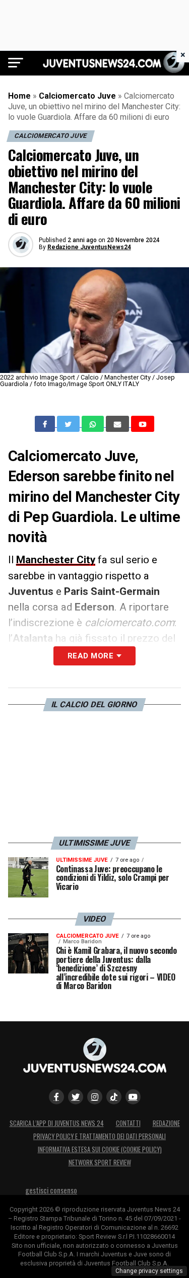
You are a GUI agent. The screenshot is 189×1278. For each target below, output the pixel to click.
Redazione (166, 1123)
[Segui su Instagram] (94, 1096)
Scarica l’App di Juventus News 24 (57, 1123)
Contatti (128, 1123)
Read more (90, 655)
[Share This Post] (94, 424)
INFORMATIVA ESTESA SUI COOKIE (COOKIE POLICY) (100, 1149)
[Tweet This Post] (69, 424)
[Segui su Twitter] (75, 1096)
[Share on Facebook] (46, 424)
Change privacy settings (149, 1270)
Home (19, 96)
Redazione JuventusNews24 (89, 247)
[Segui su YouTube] (133, 1096)
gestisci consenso (51, 1190)
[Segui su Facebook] (56, 1096)
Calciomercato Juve (77, 96)
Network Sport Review (100, 1162)
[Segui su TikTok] (113, 1096)
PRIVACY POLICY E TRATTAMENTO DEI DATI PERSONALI (99, 1136)
